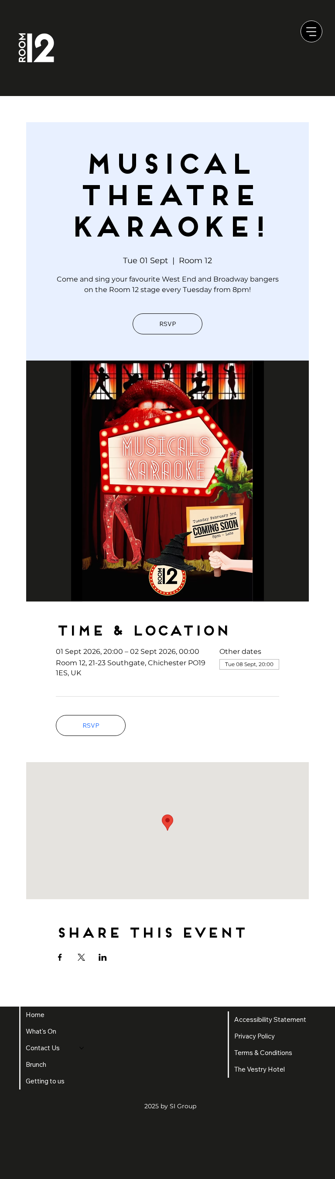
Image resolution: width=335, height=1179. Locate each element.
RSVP (167, 324)
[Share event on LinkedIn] (103, 957)
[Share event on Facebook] (60, 957)
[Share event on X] (81, 957)
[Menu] (311, 31)
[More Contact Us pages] (81, 1048)
